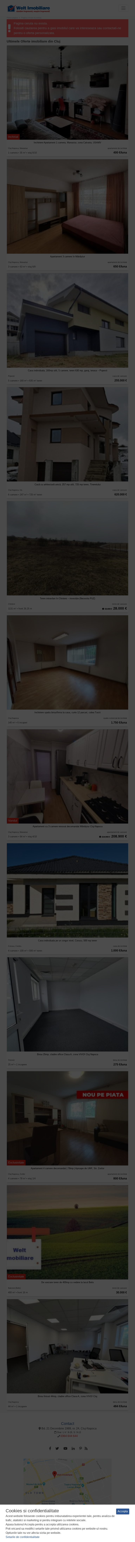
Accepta (123, 1511)
